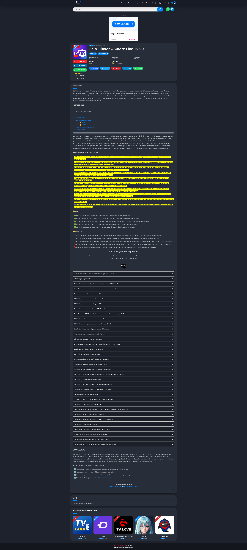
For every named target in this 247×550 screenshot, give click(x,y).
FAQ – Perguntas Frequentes (85, 127)
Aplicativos (129, 3)
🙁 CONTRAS (82, 125)
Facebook (95, 68)
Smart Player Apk (115, 486)
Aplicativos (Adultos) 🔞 (149, 3)
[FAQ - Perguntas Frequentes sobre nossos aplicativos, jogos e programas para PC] (123, 269)
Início (121, 3)
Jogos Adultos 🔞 (164, 3)
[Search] (160, 9)
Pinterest (117, 68)
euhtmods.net (106, 478)
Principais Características (83, 120)
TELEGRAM (82, 66)
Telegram (128, 68)
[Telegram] (172, 9)
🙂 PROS (81, 122)
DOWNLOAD (81, 61)
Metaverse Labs (93, 59)
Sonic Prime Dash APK (130, 486)
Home (96, 46)
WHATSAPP (81, 70)
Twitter (106, 68)
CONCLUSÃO (80, 130)
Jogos (137, 3)
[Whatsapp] (168, 9)
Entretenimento (103, 53)
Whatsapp (139, 68)
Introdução (80, 118)
